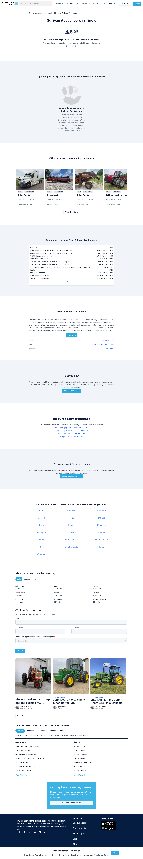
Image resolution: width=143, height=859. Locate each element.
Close (115, 853)
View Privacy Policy (101, 855)
